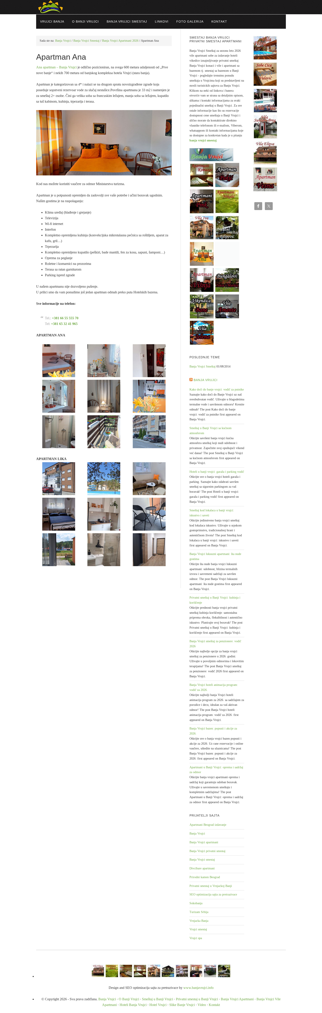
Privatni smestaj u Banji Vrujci (197, 999)
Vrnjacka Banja (198, 920)
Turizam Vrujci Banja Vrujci (161, 7)
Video (202, 1005)
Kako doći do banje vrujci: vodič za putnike (216, 389)
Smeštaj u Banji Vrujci (157, 999)
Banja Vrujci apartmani (203, 842)
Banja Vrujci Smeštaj (202, 366)
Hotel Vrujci (157, 1005)
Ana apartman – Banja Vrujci (56, 67)
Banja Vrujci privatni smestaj (207, 851)
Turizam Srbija (198, 912)
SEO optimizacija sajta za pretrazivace (213, 894)
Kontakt (214, 1005)
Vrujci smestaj (198, 929)
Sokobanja (195, 903)
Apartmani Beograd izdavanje (207, 824)
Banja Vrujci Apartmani (237, 999)
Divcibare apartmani (202, 868)
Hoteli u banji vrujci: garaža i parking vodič (216, 471)
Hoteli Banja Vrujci (133, 1005)
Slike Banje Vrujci (182, 1005)
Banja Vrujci (206, 380)
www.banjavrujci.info (198, 988)
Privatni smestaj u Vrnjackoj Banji (210, 886)
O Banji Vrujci (129, 999)
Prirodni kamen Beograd (204, 877)
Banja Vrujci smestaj (202, 859)
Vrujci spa (195, 938)
